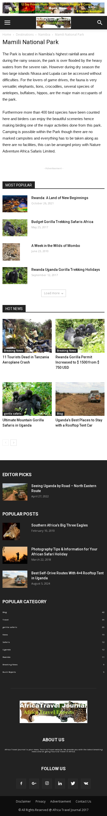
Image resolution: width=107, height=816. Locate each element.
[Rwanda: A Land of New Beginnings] (14, 204)
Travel (5, 619)
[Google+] (34, 784)
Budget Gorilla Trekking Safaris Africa (62, 222)
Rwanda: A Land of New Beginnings (59, 198)
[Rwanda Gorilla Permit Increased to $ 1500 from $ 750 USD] (80, 336)
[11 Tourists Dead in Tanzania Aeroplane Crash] (27, 336)
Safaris (6, 642)
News (5, 634)
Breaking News (13, 350)
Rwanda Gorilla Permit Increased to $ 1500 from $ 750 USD (77, 362)
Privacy (41, 801)
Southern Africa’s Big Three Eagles (59, 525)
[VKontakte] (86, 784)
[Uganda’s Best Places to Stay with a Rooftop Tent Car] (80, 399)
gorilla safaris (12, 413)
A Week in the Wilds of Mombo (55, 246)
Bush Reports (9, 671)
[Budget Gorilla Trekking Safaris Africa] (14, 227)
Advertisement (60, 801)
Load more (52, 293)
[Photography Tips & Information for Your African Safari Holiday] (14, 555)
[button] (100, 22)
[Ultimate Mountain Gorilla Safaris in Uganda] (27, 399)
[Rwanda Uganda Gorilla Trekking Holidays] (14, 275)
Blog (60, 413)
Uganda (6, 649)
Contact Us (83, 801)
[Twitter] (73, 784)
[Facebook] (21, 784)
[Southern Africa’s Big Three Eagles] (11, 531)
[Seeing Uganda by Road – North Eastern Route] (14, 492)
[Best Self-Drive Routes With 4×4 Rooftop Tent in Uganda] (14, 579)
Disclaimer (23, 801)
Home (6, 34)
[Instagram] (47, 784)
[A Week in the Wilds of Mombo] (11, 252)
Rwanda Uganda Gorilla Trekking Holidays (65, 270)
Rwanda (6, 657)
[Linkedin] (60, 784)
